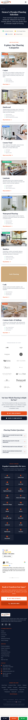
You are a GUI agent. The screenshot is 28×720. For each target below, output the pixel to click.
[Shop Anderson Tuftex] (21, 348)
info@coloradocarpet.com (8, 671)
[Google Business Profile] (9, 624)
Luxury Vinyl (4, 634)
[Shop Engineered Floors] (21, 367)
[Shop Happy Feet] (21, 374)
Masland (25, 685)
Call (6, 718)
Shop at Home (4, 650)
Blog (2, 657)
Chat (23, 718)
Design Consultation (5, 648)
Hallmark (9, 687)
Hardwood (3, 632)
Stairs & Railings (4, 640)
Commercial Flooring (5, 652)
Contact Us (5, 699)
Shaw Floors (4, 685)
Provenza (15, 687)
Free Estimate (11, 699)
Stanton (19, 685)
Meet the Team (4, 659)
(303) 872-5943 (14, 603)
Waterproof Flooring (5, 638)
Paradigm (4, 687)
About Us (16, 699)
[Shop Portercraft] (21, 380)
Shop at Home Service (15, 418)
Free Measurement (5, 653)
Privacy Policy (22, 699)
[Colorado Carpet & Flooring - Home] (6, 2)
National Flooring (22, 687)
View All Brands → (14, 694)
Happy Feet (21, 689)
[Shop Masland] (7, 367)
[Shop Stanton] (7, 374)
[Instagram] (6, 624)
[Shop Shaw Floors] (7, 348)
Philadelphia (7, 691)
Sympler (19, 701)
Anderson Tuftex (12, 685)
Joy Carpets (20, 691)
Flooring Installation (5, 646)
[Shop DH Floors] (21, 361)
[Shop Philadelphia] (7, 380)
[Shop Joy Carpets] (21, 387)
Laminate (3, 636)
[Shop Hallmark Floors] (21, 354)
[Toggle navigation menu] (25, 2)
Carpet (2, 630)
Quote (14, 718)
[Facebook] (2, 624)
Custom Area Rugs (5, 655)
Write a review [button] (7, 556)
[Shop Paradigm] (7, 354)
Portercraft (14, 691)
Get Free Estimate (15, 413)
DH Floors (6, 689)
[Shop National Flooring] (7, 361)
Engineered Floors (14, 689)
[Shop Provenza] (7, 387)
